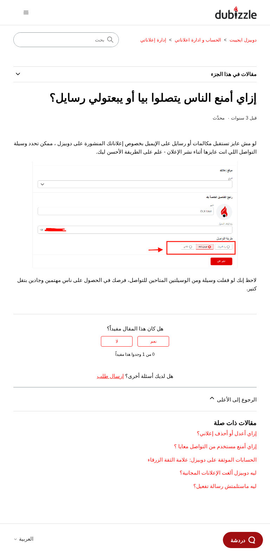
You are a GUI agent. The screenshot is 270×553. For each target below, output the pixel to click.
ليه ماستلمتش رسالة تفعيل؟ (225, 486)
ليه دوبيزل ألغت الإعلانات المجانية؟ (218, 473)
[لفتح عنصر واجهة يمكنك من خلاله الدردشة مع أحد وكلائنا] (243, 540)
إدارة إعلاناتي (153, 40)
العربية (25, 539)
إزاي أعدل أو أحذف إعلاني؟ (227, 433)
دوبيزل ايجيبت (242, 40)
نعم (153, 341)
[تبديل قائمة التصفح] (25, 12)
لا (117, 341)
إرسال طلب (110, 376)
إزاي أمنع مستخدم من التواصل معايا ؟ (215, 446)
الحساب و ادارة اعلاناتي (198, 40)
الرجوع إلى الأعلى (236, 400)
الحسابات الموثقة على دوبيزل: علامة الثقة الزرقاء (202, 460)
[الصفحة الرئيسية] (236, 12)
